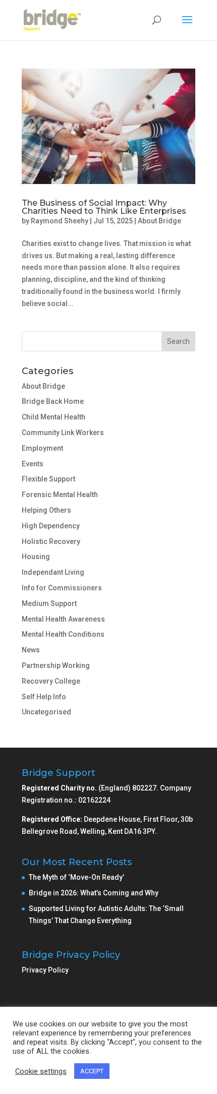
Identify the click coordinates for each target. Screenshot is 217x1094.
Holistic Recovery (51, 541)
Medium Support (49, 603)
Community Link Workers (63, 433)
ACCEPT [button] (91, 1071)
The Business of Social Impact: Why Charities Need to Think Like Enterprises (104, 207)
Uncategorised (46, 712)
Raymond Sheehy (59, 221)
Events (32, 464)
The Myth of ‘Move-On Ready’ (77, 877)
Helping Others (46, 510)
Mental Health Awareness (63, 619)
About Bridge (159, 221)
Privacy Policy (45, 970)
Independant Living (53, 572)
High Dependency (51, 526)
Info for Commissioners (62, 588)
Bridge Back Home (53, 401)
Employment (42, 448)
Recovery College (51, 681)
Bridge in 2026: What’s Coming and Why (94, 893)
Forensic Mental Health (60, 495)
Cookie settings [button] (41, 1071)
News (31, 650)
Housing (36, 557)
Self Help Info (44, 697)
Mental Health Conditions (63, 634)
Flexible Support (48, 479)
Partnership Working (56, 665)
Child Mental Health (53, 417)
